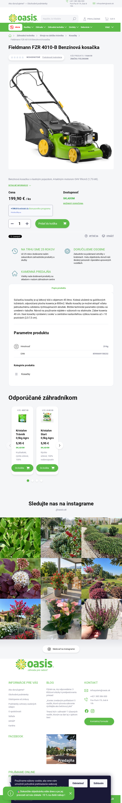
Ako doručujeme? (16, 3)
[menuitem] (15, 27)
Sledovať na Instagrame (64, 649)
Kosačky (25, 374)
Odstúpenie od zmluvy (18, 699)
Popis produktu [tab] (59, 288)
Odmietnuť (78, 783)
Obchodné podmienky (37, 3)
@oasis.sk (61, 509)
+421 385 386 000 (98, 696)
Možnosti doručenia (73, 203)
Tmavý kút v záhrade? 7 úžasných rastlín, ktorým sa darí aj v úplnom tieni (62, 714)
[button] (28, 481)
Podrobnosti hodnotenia (52, 57)
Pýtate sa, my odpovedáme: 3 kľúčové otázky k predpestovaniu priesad (61, 692)
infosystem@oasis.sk (100, 690)
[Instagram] (92, 710)
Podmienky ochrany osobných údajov (22, 705)
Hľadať (74, 19)
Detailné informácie (18, 185)
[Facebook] (86, 710)
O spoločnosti (14, 711)
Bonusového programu (39, 208)
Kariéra (11, 725)
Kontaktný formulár (99, 721)
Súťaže (11, 716)
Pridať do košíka (47, 223)
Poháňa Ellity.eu (16, 212)
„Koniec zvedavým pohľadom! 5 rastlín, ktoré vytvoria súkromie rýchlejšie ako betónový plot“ (60, 703)
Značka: (79, 59)
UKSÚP (11, 721)
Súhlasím (99, 783)
